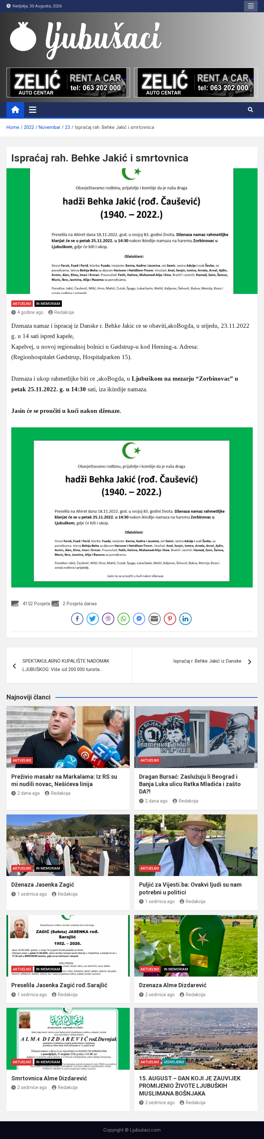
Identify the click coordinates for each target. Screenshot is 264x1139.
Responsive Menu (251, 6)
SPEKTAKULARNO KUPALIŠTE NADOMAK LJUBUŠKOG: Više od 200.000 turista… (66, 665)
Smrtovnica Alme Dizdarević (49, 1078)
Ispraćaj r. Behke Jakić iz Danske (207, 661)
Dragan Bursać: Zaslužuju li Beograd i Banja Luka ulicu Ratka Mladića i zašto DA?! (190, 784)
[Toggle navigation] (32, 109)
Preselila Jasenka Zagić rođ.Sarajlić (59, 985)
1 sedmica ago (32, 894)
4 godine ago (30, 312)
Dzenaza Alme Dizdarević (172, 985)
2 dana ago (28, 793)
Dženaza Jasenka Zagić (42, 884)
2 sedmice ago (160, 994)
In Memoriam (48, 304)
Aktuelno (22, 304)
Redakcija (64, 312)
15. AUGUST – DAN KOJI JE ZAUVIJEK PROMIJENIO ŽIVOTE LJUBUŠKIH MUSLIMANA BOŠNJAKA (189, 1086)
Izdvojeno (174, 1062)
